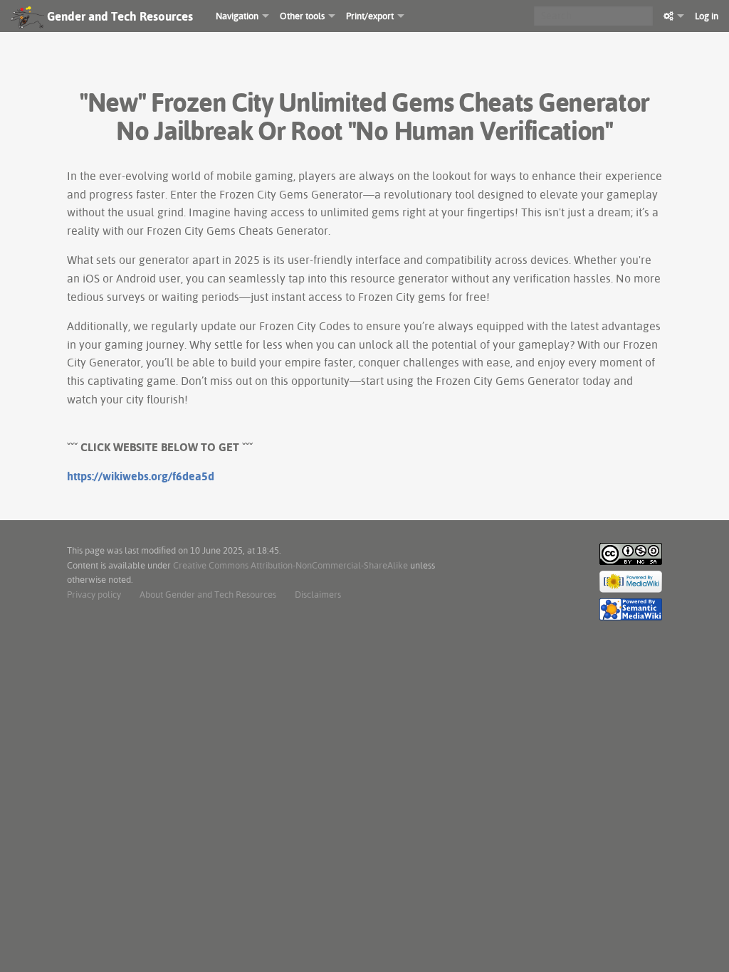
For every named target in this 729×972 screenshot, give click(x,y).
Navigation (237, 15)
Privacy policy (94, 594)
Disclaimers (318, 594)
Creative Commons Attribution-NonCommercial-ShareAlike (290, 565)
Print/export (370, 15)
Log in (706, 15)
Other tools (302, 15)
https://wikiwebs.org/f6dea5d (140, 476)
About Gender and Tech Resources (208, 594)
